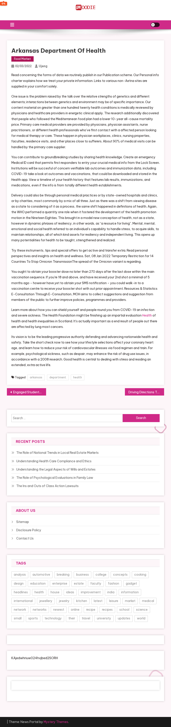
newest (58, 610)
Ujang (43, 66)
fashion (113, 583)
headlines (21, 592)
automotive (41, 575)
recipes (107, 610)
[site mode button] (155, 25)
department (57, 377)
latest (98, 601)
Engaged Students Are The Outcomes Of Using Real (29, 392)
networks (40, 610)
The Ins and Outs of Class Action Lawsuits (47, 486)
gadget (131, 583)
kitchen (81, 601)
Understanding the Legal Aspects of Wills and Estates (56, 469)
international (23, 601)
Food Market (22, 58)
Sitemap (22, 522)
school (124, 610)
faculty (95, 583)
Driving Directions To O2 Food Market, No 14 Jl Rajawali (146, 392)
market (130, 601)
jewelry (64, 601)
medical (148, 601)
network (20, 610)
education (38, 583)
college (101, 575)
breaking (63, 575)
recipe (90, 610)
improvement (91, 592)
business (82, 575)
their (71, 618)
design (19, 583)
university (104, 618)
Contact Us (25, 538)
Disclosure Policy (28, 530)
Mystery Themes (56, 722)
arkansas (36, 377)
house (55, 592)
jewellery (45, 601)
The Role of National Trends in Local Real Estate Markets (57, 453)
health (77, 377)
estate (79, 583)
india (110, 592)
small (18, 618)
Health (147, 315)
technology (53, 618)
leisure (113, 601)
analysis (20, 575)
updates (124, 618)
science (142, 610)
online (75, 610)
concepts (120, 575)
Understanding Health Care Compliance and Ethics (54, 461)
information (130, 592)
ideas (70, 592)
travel (86, 618)
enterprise (59, 583)
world (141, 618)
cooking (140, 575)
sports (33, 618)
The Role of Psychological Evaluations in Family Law (54, 478)
